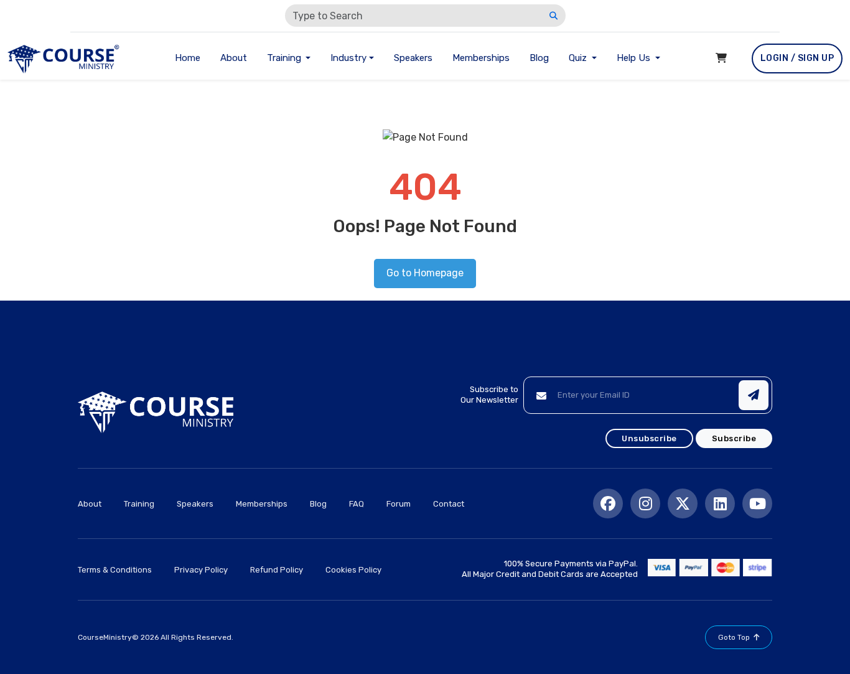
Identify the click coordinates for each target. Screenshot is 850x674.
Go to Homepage (425, 273)
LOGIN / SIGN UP (797, 58)
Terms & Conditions (115, 569)
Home (187, 57)
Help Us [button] (635, 57)
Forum (398, 503)
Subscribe (734, 438)
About (233, 57)
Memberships (481, 57)
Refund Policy (276, 569)
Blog (539, 57)
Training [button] (285, 57)
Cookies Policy (353, 569)
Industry (348, 57)
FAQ (356, 503)
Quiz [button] (579, 57)
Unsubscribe (649, 438)
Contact (448, 503)
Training (139, 503)
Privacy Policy (201, 569)
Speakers (413, 57)
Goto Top (734, 637)
